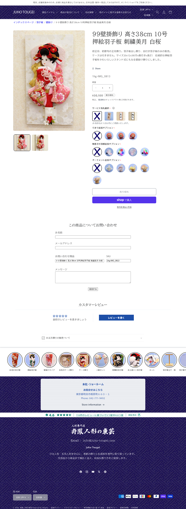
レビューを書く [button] (116, 317)
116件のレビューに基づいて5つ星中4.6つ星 (100, 415)
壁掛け (49, 22)
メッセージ (61, 269)
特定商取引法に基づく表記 (94, 507)
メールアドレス (63, 243)
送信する (93, 289)
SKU (108, 256)
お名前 (58, 232)
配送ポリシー (112, 507)
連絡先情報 (124, 507)
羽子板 (40, 22)
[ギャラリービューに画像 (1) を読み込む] (22, 143)
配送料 (101, 99)
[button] (49, 12)
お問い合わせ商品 (65, 256)
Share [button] (98, 68)
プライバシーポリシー (72, 507)
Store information (91, 404)
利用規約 (134, 507)
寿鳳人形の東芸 (26, 507)
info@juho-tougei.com (99, 440)
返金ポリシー (56, 507)
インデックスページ (23, 22)
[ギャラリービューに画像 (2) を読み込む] (40, 143)
